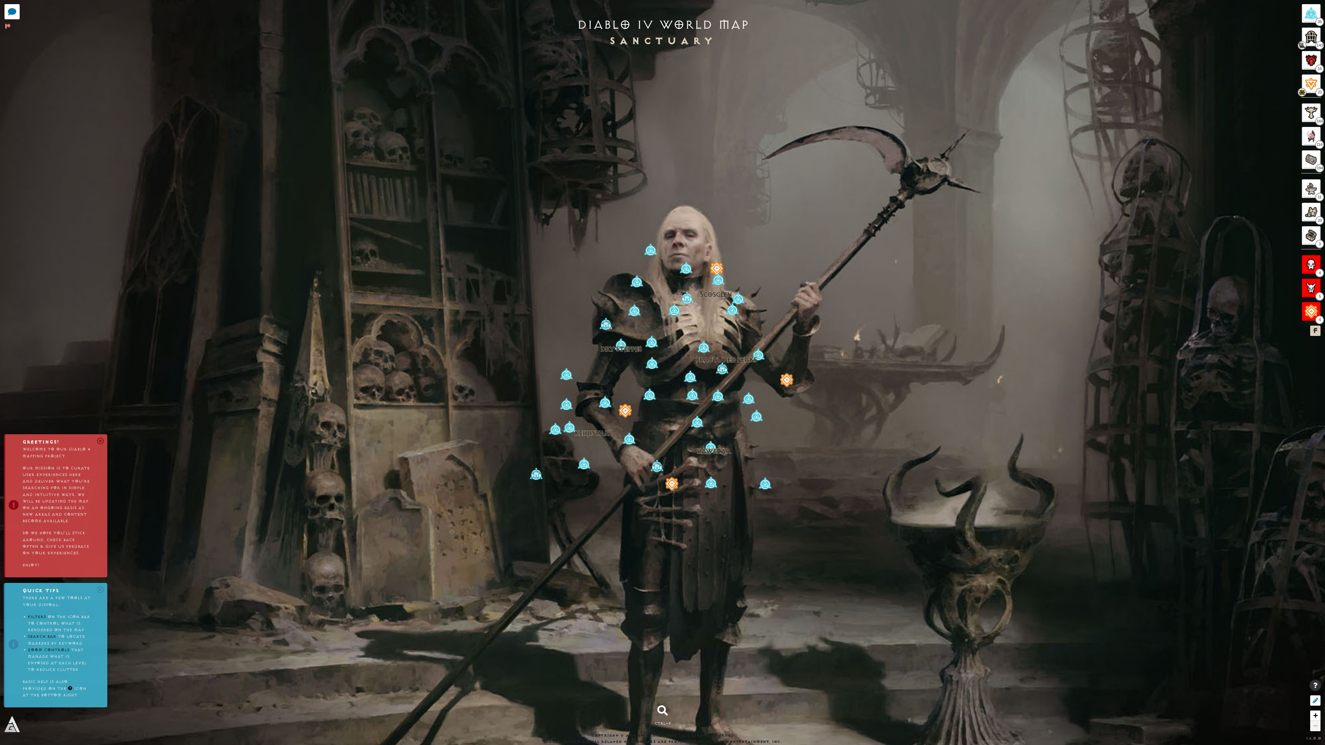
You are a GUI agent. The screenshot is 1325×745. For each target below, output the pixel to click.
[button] (732, 309)
